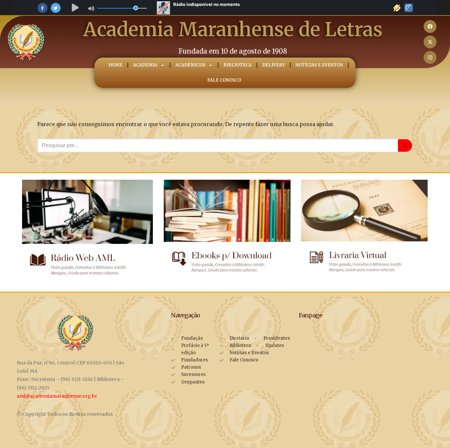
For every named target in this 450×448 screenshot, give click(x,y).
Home (115, 65)
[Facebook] (430, 26)
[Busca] (405, 145)
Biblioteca (237, 65)
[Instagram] (430, 57)
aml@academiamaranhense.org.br (57, 396)
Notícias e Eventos (319, 65)
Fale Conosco (224, 80)
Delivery (273, 65)
